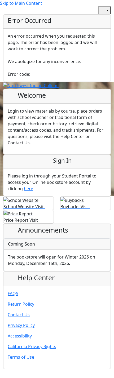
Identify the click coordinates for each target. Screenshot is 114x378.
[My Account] (77, 10)
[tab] (57, 244)
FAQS (13, 293)
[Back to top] (5, 374)
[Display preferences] (104, 10)
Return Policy (21, 304)
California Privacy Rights (32, 346)
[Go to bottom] (17, 374)
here (28, 189)
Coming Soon (21, 244)
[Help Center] (89, 10)
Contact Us (19, 315)
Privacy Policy (21, 325)
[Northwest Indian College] (31, 85)
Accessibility (20, 336)
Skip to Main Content (21, 3)
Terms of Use (21, 357)
